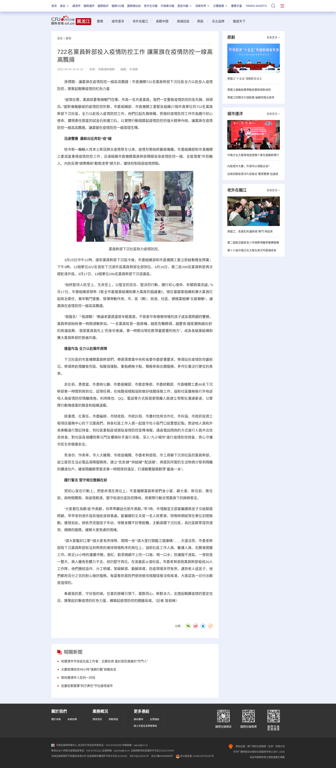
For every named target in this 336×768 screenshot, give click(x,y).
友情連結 (154, 719)
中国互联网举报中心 (66, 745)
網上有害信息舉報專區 (145, 726)
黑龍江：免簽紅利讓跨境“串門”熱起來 (250, 231)
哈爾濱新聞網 (106, 69)
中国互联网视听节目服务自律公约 (68, 756)
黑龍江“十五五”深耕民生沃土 (244, 78)
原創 (200, 21)
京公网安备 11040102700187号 (197, 756)
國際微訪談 (134, 5)
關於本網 (56, 719)
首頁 (54, 5)
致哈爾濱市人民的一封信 (78, 677)
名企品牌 (218, 21)
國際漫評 (89, 5)
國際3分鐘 (118, 5)
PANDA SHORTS (256, 5)
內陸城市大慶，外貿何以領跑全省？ (249, 166)
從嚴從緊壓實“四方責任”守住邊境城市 (87, 685)
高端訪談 (183, 21)
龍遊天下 (239, 21)
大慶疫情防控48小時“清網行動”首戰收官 (88, 669)
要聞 (100, 21)
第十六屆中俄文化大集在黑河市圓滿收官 (251, 250)
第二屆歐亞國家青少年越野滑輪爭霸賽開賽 (253, 242)
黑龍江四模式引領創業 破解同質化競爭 (250, 97)
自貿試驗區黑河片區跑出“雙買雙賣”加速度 (252, 173)
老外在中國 (151, 5)
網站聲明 (138, 719)
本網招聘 (72, 719)
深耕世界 (200, 5)
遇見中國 (182, 5)
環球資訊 (97, 719)
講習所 (76, 5)
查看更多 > (273, 37)
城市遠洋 (118, 21)
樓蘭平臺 (236, 5)
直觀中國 (162, 21)
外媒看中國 (167, 5)
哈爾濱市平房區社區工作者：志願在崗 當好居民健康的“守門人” (104, 661)
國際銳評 (103, 5)
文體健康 (218, 5)
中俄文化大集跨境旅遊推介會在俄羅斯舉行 (253, 155)
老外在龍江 (140, 21)
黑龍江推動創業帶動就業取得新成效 (249, 89)
